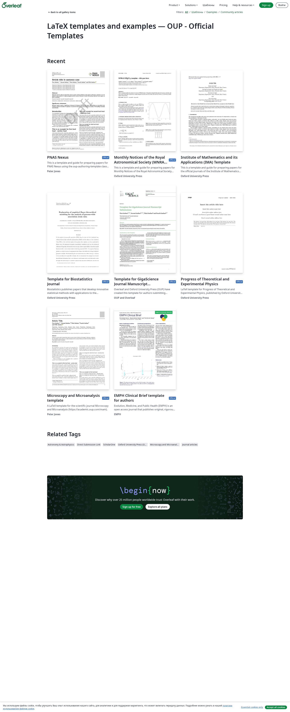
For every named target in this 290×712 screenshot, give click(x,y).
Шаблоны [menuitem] (208, 5)
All (186, 12)
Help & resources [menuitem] (242, 5)
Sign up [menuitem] (266, 5)
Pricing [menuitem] (223, 5)
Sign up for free (131, 506)
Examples (211, 12)
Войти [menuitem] (281, 5)
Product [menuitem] (173, 5)
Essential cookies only (252, 707)
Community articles (232, 12)
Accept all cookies (276, 707)
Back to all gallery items (62, 12)
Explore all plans (157, 506)
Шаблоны (197, 12)
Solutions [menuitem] (190, 5)
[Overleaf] (11, 5)
